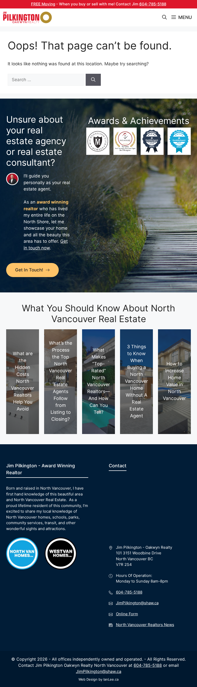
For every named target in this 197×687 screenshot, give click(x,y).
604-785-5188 (152, 4)
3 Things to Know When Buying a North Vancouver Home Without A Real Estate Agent (136, 381)
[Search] (93, 80)
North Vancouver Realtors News (145, 624)
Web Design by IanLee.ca (98, 679)
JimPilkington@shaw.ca (137, 602)
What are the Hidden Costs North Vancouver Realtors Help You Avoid (22, 381)
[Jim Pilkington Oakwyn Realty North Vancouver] (28, 17)
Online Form (127, 613)
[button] (164, 17)
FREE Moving (43, 4)
